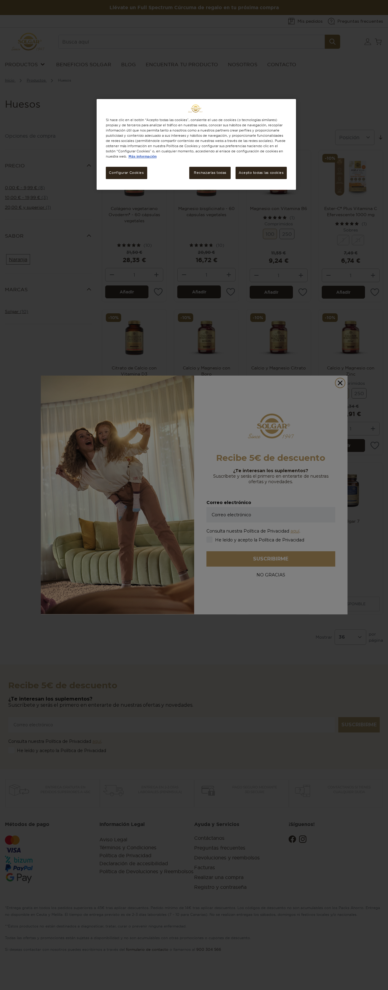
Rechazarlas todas (210, 172)
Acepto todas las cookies (261, 172)
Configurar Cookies (126, 172)
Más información (143, 156)
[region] (196, 144)
